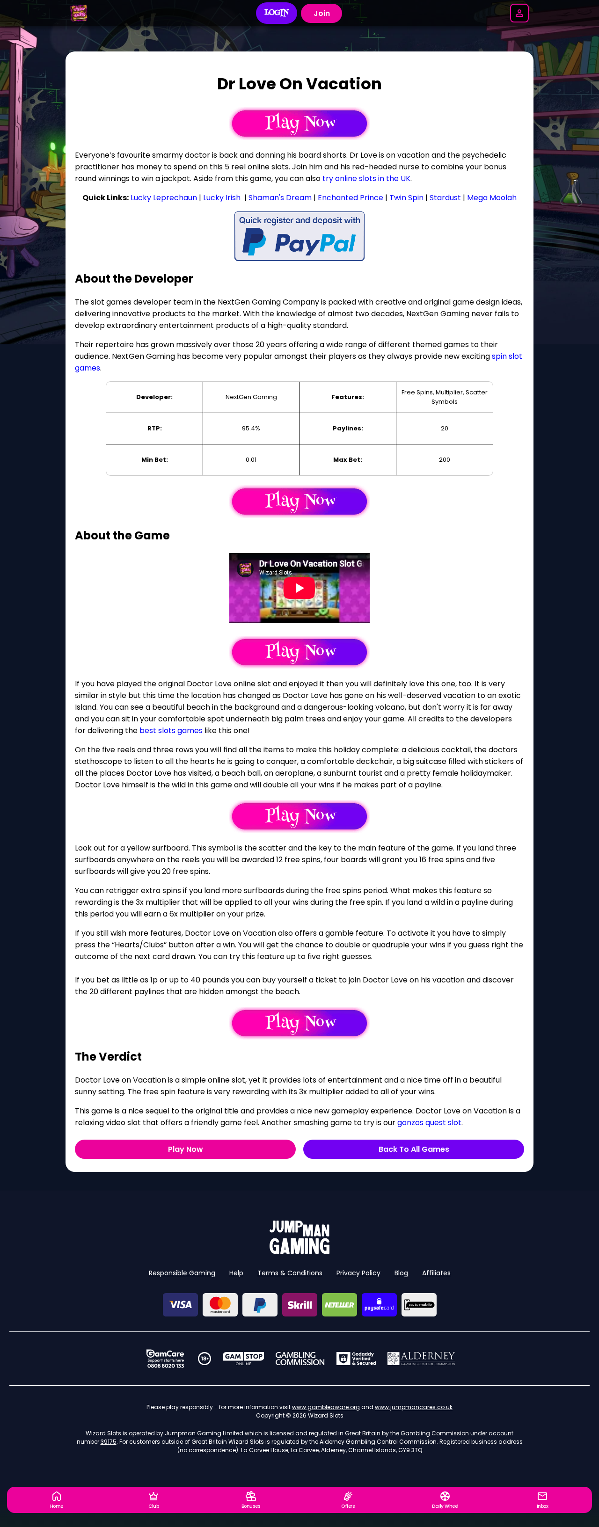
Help (236, 1273)
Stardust (445, 197)
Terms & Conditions (289, 1273)
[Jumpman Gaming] (299, 1251)
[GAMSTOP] (243, 1358)
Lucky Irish (222, 197)
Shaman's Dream (280, 197)
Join (322, 13)
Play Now (185, 1149)
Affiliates (436, 1273)
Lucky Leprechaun (164, 197)
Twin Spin (406, 197)
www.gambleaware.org (326, 1407)
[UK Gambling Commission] (300, 1358)
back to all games (414, 1149)
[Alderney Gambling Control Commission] (421, 1358)
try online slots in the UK (366, 178)
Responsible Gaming (182, 1273)
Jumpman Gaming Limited (204, 1433)
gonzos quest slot (429, 1122)
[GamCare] (165, 1358)
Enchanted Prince (350, 197)
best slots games (171, 730)
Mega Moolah (492, 197)
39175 (109, 1442)
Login (276, 13)
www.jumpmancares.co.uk (414, 1407)
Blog (401, 1273)
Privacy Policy (358, 1273)
